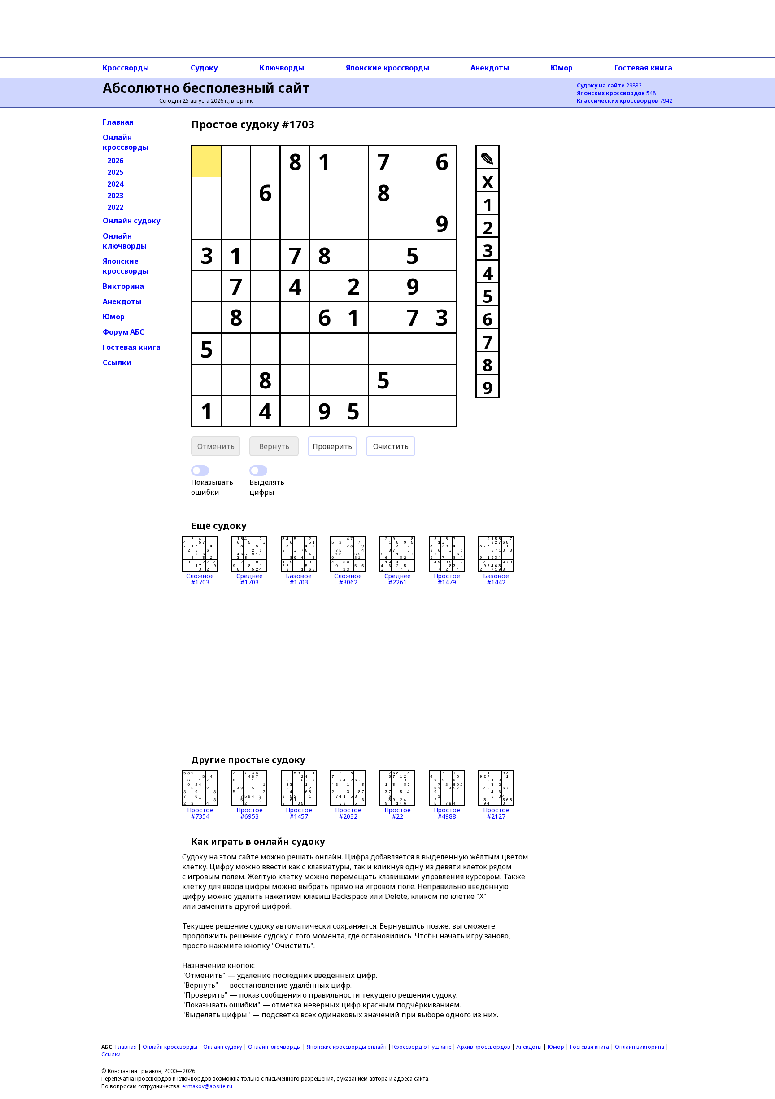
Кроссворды (126, 68)
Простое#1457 (299, 813)
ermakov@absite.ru (207, 1086)
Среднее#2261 (397, 578)
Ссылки (117, 362)
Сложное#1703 (200, 578)
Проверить (332, 446)
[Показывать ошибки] (200, 470)
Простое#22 (397, 813)
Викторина (123, 286)
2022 (115, 207)
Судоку (204, 68)
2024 (115, 184)
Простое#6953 (249, 813)
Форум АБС (123, 332)
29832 (609, 85)
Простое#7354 (200, 813)
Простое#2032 (348, 813)
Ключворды (282, 68)
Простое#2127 (496, 813)
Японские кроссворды (387, 68)
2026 (115, 161)
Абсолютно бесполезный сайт (206, 87)
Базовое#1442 (496, 578)
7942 (624, 101)
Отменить (216, 446)
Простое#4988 (447, 813)
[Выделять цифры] (258, 470)
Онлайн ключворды (125, 241)
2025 (115, 172)
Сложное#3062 (348, 578)
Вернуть (274, 446)
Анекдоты (489, 68)
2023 (115, 196)
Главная (118, 122)
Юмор (562, 68)
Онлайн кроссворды (125, 142)
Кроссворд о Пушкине (421, 1047)
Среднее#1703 (249, 578)
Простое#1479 (447, 578)
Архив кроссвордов (483, 1047)
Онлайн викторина (639, 1047)
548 (616, 93)
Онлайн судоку (132, 221)
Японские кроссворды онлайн (347, 1047)
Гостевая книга (643, 68)
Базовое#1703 (299, 578)
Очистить (391, 446)
